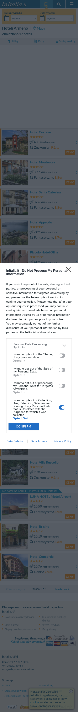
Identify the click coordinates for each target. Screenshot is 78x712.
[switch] (62, 355)
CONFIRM (23, 426)
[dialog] (39, 356)
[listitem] (39, 345)
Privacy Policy (62, 441)
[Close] (70, 271)
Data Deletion (15, 441)
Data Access (39, 441)
